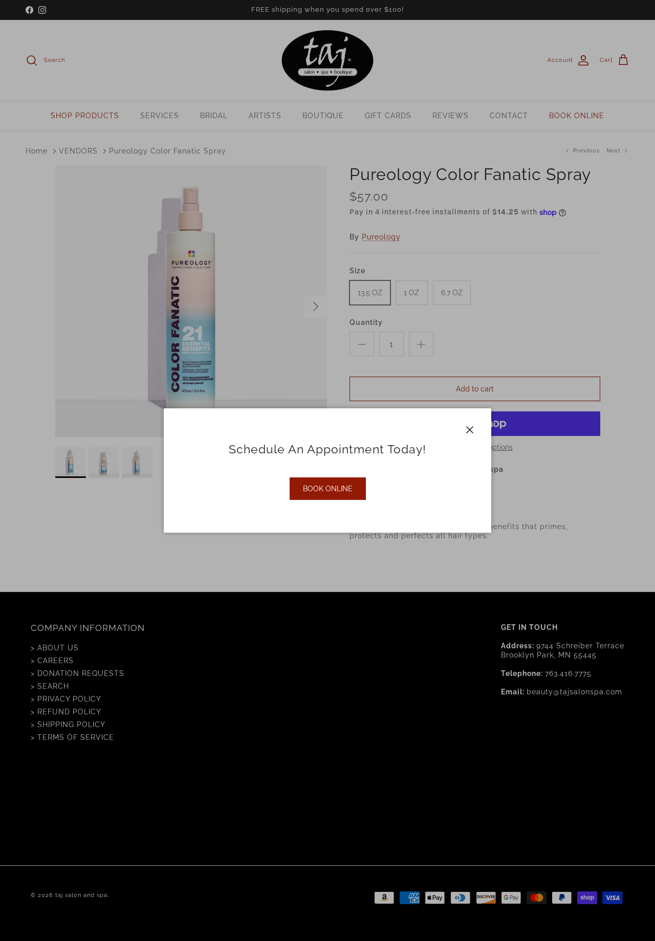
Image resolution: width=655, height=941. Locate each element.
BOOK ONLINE (328, 489)
